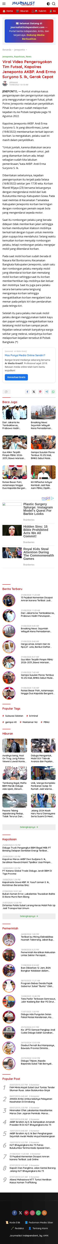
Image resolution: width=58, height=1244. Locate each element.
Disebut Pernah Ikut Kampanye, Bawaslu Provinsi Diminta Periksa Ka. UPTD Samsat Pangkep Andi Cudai (38, 1047)
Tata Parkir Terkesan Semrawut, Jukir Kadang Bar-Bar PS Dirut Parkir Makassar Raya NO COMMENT (38, 1000)
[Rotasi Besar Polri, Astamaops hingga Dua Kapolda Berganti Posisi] (14, 472)
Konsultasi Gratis (16, 377)
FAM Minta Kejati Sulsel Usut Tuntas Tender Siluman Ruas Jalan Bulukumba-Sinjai (32, 1089)
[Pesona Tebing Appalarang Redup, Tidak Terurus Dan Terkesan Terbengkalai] (14, 801)
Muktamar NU (30, 722)
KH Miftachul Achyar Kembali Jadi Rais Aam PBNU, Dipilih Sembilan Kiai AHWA (41, 485)
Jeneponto (7, 56)
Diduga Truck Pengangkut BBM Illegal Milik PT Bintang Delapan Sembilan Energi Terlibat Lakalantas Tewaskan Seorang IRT (26, 849)
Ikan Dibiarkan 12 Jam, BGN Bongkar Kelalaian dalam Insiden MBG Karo (36, 969)
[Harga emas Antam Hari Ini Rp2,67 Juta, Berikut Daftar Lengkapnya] (8, 646)
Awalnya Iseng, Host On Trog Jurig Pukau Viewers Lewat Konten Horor (14, 758)
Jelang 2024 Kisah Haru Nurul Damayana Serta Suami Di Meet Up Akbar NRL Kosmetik (43, 813)
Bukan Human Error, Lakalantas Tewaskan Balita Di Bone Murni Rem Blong (28, 895)
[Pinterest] (26, 1213)
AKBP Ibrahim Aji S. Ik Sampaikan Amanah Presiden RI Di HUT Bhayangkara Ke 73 (32, 1123)
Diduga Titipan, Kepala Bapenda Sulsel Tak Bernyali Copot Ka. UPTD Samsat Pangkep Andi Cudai (36, 1062)
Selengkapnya (28, 827)
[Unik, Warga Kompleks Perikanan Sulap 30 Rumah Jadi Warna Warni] (43, 773)
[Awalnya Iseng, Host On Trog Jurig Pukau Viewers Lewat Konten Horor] (14, 746)
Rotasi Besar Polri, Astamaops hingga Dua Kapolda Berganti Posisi (14, 485)
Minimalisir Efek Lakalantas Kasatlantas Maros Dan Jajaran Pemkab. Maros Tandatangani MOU (31, 1112)
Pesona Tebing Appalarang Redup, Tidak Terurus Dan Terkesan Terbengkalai (14, 813)
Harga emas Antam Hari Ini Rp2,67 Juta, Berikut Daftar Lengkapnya (35, 645)
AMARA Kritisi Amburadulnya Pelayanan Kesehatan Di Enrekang (31, 1100)
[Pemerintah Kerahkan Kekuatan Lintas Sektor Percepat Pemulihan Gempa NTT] (8, 955)
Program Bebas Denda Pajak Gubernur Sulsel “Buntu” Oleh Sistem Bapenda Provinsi (37, 985)
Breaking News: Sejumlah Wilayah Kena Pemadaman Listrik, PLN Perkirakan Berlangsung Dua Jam (43, 425)
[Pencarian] (54, 3)
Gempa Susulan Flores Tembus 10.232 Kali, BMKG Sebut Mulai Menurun (43, 455)
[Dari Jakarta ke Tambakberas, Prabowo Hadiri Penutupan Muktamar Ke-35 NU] (14, 412)
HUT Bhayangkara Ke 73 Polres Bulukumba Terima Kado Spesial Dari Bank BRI (30, 1146)
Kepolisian (19, 56)
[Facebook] (14, 1213)
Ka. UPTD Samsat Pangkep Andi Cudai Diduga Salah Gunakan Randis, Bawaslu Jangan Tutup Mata (38, 1031)
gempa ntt (11, 722)
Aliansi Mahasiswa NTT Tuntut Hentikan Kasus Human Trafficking (30, 1181)
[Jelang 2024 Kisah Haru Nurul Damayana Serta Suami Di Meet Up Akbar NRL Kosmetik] (43, 801)
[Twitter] (20, 1213)
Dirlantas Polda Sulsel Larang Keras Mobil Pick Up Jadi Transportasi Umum (28, 907)
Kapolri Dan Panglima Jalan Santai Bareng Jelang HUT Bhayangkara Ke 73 (33, 1169)
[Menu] (4, 3)
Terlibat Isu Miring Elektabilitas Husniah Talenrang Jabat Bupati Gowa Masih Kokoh (38, 938)
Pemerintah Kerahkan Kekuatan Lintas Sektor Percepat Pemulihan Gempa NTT (38, 954)
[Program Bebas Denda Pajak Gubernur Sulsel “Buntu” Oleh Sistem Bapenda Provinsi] (8, 986)
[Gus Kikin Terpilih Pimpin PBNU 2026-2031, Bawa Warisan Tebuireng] (14, 442)
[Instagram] (32, 1213)
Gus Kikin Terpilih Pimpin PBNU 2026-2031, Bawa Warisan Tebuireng (13, 455)
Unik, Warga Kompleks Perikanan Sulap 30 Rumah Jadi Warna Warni (43, 786)
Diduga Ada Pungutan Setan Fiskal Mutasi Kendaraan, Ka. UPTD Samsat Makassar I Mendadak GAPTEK (36, 1016)
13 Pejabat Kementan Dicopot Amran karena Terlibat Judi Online (37, 599)
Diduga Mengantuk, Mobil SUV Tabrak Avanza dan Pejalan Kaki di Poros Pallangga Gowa (41, 758)
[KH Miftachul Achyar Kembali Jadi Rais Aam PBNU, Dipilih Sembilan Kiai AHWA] (43, 472)
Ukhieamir (13, 82)
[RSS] (44, 1213)
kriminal (33, 715)
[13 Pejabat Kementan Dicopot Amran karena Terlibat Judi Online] (8, 600)
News (28, 56)
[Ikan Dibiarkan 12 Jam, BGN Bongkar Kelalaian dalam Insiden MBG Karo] (8, 970)
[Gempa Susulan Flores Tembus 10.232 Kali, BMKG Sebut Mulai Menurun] (43, 442)
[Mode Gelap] (48, 3)
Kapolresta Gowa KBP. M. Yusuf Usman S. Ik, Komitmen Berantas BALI (25, 884)
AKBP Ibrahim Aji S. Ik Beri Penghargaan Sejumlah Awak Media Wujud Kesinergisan (32, 1135)
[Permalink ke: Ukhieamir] (5, 83)
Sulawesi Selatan (14, 715)
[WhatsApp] (38, 1213)
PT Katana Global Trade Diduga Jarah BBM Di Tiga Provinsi (27, 872)
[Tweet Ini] (33, 391)
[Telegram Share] (46, 391)
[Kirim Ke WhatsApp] (53, 391)
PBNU (46, 722)
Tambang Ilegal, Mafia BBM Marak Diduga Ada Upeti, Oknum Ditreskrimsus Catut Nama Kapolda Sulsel (14, 786)
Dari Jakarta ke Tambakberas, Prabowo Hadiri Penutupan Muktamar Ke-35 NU (14, 425)
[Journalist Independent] (24, 3)
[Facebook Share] (27, 391)
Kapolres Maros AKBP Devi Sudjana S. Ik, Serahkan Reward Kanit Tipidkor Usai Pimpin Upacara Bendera (26, 861)
